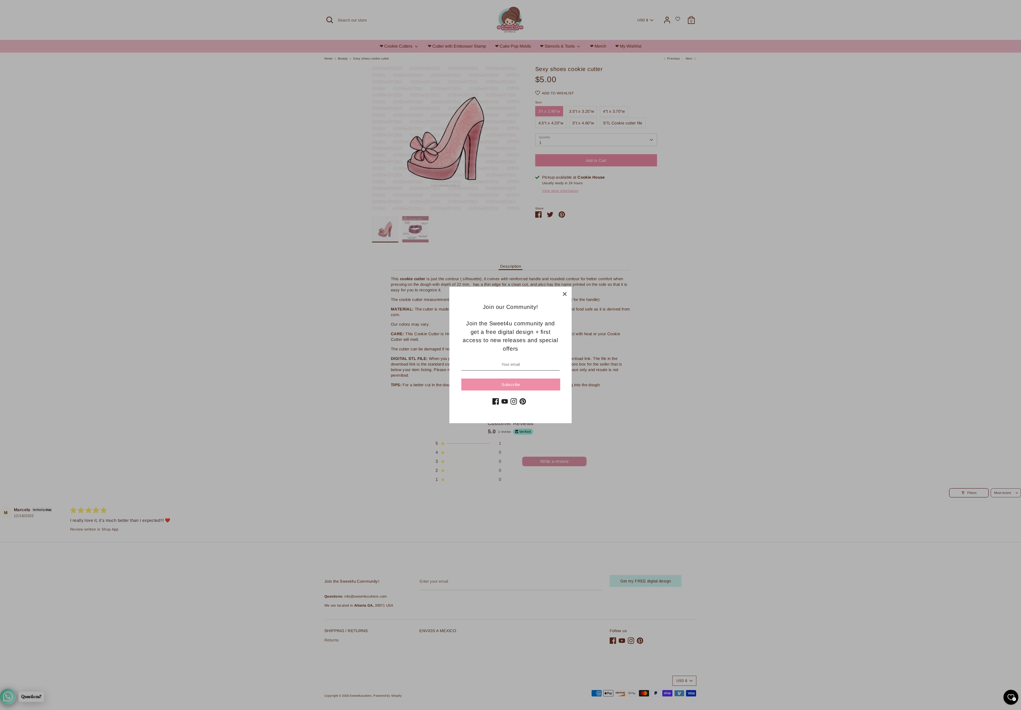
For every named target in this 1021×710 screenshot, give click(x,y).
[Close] (565, 294)
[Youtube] (504, 401)
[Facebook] (495, 401)
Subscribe (510, 384)
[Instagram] (513, 401)
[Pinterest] (523, 401)
